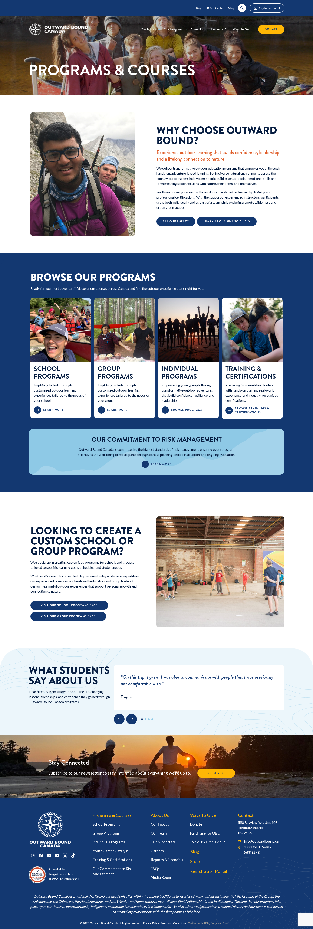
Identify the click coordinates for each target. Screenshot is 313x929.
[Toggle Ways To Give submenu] (253, 29)
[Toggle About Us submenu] (206, 29)
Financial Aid (220, 29)
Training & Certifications (250, 372)
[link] (60, 358)
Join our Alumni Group (207, 842)
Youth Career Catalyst (111, 851)
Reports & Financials (167, 859)
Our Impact (148, 29)
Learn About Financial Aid (226, 221)
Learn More (53, 410)
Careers (157, 851)
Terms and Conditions (173, 923)
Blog (198, 8)
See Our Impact (176, 221)
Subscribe (216, 773)
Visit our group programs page (68, 616)
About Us (197, 29)
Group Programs (115, 372)
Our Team (159, 833)
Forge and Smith (220, 923)
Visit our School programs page (69, 605)
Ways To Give (242, 29)
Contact (220, 8)
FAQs (208, 8)
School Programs (51, 372)
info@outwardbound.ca (261, 841)
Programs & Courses (112, 815)
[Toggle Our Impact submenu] (159, 29)
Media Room (161, 877)
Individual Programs (180, 372)
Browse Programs (187, 410)
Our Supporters (163, 842)
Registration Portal (269, 8)
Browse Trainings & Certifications (252, 410)
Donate (271, 29)
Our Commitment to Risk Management (113, 871)
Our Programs (173, 29)
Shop (231, 8)
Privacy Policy (151, 923)
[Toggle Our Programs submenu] (185, 29)
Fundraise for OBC (205, 833)
